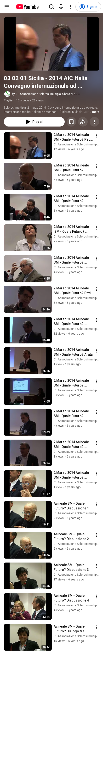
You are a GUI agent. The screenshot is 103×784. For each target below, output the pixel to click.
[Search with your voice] (61, 6)
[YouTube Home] (27, 6)
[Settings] (71, 7)
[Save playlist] (71, 122)
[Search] (51, 7)
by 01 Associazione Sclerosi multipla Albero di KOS (45, 94)
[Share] (83, 122)
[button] (51, 44)
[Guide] (7, 7)
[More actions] (94, 122)
